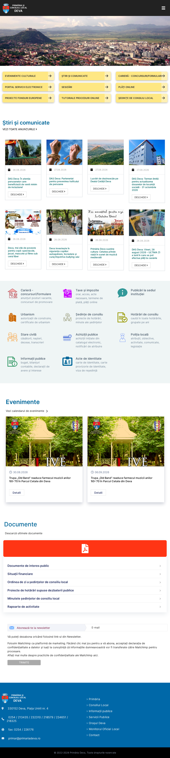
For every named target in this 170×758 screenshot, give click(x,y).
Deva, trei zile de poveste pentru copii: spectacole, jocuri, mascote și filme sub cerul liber (23, 252)
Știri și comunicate (75, 75)
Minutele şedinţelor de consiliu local (33, 598)
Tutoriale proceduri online (80, 98)
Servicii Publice (99, 717)
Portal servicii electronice (23, 87)
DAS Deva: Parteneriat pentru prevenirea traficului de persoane (64, 181)
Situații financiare (20, 574)
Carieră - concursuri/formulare (140, 75)
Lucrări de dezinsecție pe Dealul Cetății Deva (104, 180)
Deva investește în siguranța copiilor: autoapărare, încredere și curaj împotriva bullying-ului (64, 252)
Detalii (17, 492)
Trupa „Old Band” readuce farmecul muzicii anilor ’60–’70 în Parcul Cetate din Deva (40, 479)
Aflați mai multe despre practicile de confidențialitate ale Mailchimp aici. (52, 655)
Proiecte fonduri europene (23, 98)
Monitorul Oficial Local (104, 729)
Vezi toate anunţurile (19, 129)
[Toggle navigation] (163, 8)
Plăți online (126, 87)
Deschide (17, 194)
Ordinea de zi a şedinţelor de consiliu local (37, 582)
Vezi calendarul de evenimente (25, 411)
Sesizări (67, 87)
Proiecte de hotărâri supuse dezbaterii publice (40, 590)
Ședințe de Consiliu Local (135, 98)
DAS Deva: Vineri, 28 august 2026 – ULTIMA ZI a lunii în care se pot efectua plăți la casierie (146, 253)
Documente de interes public (28, 565)
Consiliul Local (98, 705)
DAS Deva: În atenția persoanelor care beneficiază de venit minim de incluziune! (22, 183)
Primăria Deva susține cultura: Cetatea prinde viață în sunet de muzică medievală (103, 253)
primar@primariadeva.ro (24, 738)
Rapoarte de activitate (23, 606)
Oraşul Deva (97, 723)
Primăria (94, 699)
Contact (94, 735)
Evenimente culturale (20, 75)
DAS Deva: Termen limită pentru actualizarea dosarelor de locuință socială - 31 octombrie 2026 (145, 184)
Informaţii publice (100, 711)
